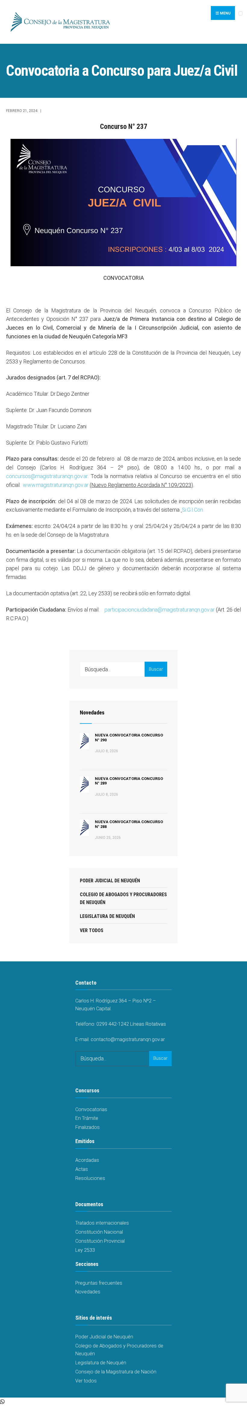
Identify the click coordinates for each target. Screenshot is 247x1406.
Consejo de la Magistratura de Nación (115, 1372)
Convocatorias (91, 1109)
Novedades (92, 712)
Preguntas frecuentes (98, 1283)
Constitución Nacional (99, 1232)
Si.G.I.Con (192, 509)
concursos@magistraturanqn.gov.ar (47, 476)
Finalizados (87, 1127)
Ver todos (91, 930)
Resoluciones (90, 1178)
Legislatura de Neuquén (107, 916)
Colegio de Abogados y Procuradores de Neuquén (123, 898)
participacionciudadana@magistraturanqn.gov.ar (160, 609)
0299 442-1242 (112, 1024)
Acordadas (87, 1160)
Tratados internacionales (102, 1223)
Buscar (156, 669)
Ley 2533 (85, 1250)
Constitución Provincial (100, 1241)
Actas (81, 1169)
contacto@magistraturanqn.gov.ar (128, 1039)
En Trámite (86, 1118)
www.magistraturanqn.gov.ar (56, 485)
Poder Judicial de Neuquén (110, 881)
